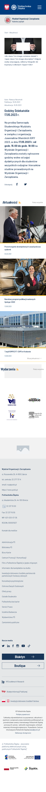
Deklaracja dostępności (23, 733)
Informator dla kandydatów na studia (16, 568)
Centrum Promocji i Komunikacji (14, 557)
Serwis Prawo (7, 607)
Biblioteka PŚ (7, 547)
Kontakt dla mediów (9, 530)
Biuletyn (20, 657)
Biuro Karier (6, 552)
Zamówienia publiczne (10, 622)
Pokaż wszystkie (37, 202)
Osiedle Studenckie (9, 596)
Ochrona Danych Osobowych (13, 586)
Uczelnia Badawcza (9, 612)
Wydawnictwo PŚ (8, 617)
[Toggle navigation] (39, 7)
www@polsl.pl (34, 730)
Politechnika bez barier (11, 601)
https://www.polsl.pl (10, 489)
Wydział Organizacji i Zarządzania (25, 18)
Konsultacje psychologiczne (12, 581)
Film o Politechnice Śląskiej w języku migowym (19, 563)
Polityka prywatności (23, 714)
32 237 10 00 (11, 506)
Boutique (19, 666)
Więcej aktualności (33, 358)
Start (6, 32)
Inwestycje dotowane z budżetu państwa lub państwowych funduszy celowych (18, 574)
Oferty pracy (6, 591)
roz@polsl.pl (12, 484)
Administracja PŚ (8, 542)
